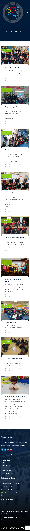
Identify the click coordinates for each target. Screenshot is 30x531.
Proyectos (4, 51)
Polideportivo (6, 468)
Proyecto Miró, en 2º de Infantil (14, 107)
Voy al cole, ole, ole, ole (11, 193)
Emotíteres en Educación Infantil (14, 150)
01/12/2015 (9, 416)
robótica (4, 340)
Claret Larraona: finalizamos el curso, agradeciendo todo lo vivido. (15, 511)
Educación (4, 50)
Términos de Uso (23, 527)
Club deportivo (6, 465)
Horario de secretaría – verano (10, 517)
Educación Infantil (6, 49)
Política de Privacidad (6, 528)
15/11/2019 (9, 330)
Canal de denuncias (24, 528)
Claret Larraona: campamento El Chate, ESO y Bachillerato (15, 505)
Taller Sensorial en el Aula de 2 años (15, 396)
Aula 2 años (4, 378)
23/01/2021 (9, 78)
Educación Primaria (7, 219)
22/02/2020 (9, 294)
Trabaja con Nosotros (8, 470)
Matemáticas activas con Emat (13, 67)
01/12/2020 (9, 164)
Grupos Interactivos (11, 322)
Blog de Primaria (7, 462)
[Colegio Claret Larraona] (12, 12)
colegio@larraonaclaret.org (10, 492)
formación (4, 220)
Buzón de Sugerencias (8, 473)
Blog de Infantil (6, 460)
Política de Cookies (15, 528)
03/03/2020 (9, 250)
